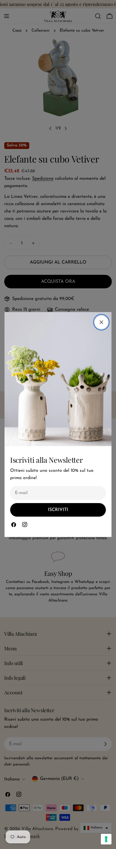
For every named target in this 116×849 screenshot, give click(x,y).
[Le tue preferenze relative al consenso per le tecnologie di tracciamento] (106, 839)
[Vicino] (101, 322)
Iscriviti (58, 510)
